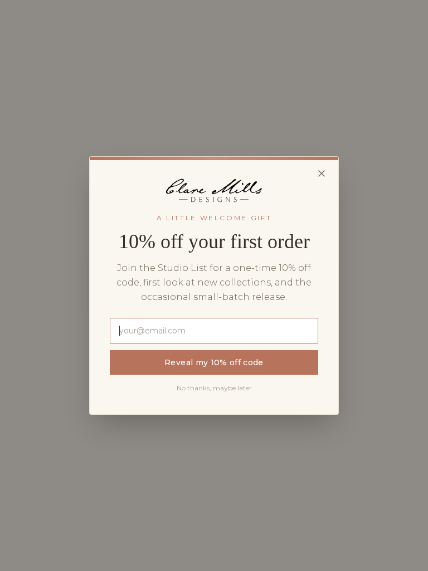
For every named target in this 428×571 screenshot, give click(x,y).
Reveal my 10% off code (214, 362)
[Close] (322, 173)
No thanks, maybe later (214, 388)
